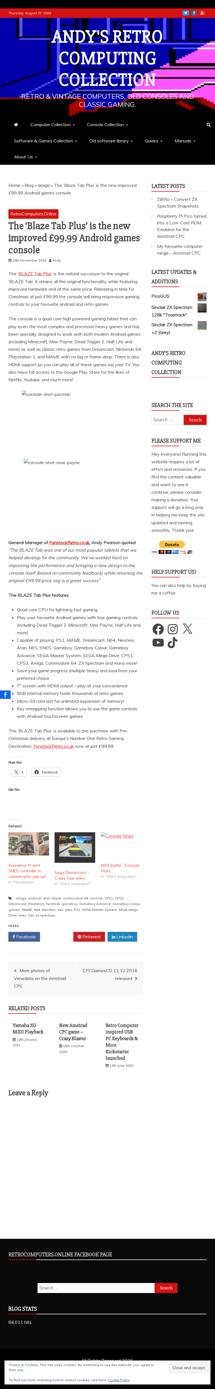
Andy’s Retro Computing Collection (168, 363)
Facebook (25, 936)
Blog (29, 185)
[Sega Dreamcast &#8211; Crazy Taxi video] (75, 847)
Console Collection (105, 124)
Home (14, 185)
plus (68, 910)
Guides (151, 141)
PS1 (77, 910)
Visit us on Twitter (186, 12)
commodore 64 (75, 898)
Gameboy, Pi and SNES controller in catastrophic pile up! (27, 871)
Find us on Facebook (194, 12)
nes (60, 910)
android (34, 898)
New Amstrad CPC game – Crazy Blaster (73, 1032)
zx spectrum (45, 915)
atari (46, 898)
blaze (56, 898)
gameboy (70, 904)
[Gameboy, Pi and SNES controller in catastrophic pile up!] (28, 844)
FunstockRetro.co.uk (69, 542)
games (14, 910)
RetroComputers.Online (33, 214)
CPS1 (108, 898)
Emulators (36, 904)
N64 (37, 910)
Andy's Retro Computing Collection (107, 58)
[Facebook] (5, 694)
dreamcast (17, 904)
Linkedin (124, 936)
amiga (44, 185)
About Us (23, 156)
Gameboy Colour (126, 904)
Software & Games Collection (43, 141)
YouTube (202, 12)
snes (22, 915)
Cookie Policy (119, 1380)
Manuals (183, 141)
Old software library (109, 141)
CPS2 (119, 898)
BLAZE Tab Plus (35, 273)
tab (31, 915)
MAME (27, 910)
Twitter (59, 936)
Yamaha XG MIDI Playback (28, 1028)
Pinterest (91, 936)
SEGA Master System (99, 910)
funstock (53, 904)
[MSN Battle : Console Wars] (121, 844)
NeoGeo (49, 910)
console (96, 898)
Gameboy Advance (95, 904)
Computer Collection (51, 124)
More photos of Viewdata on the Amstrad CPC (40, 978)
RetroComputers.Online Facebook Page (60, 1254)
